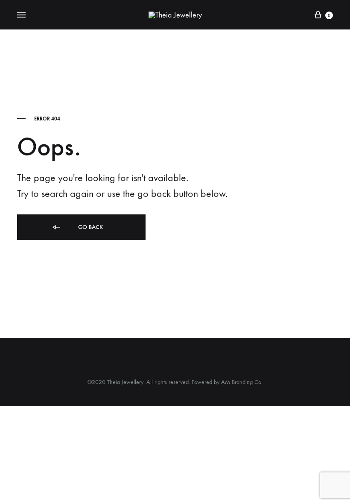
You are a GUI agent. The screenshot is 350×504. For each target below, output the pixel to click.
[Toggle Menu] (21, 15)
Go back (89, 227)
